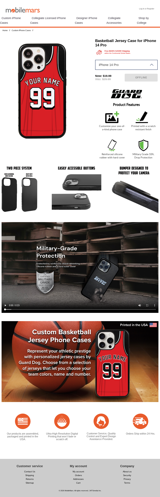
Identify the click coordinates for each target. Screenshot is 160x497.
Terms (127, 483)
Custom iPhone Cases (21, 30)
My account (78, 471)
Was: (98, 79)
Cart (78, 483)
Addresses (78, 479)
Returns (30, 479)
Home (5, 30)
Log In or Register (146, 9)
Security (127, 475)
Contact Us (29, 471)
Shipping (29, 475)
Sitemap (30, 483)
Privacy (127, 479)
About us (127, 471)
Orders (78, 475)
